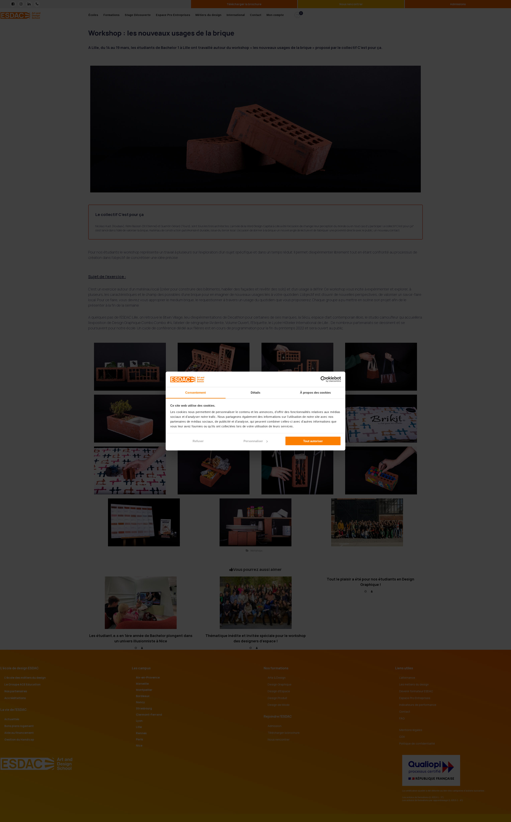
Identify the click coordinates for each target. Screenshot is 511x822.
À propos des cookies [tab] (315, 392)
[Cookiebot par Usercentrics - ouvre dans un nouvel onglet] (323, 379)
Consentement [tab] (195, 392)
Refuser (198, 441)
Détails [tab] (255, 392)
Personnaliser (253, 441)
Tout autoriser (313, 441)
